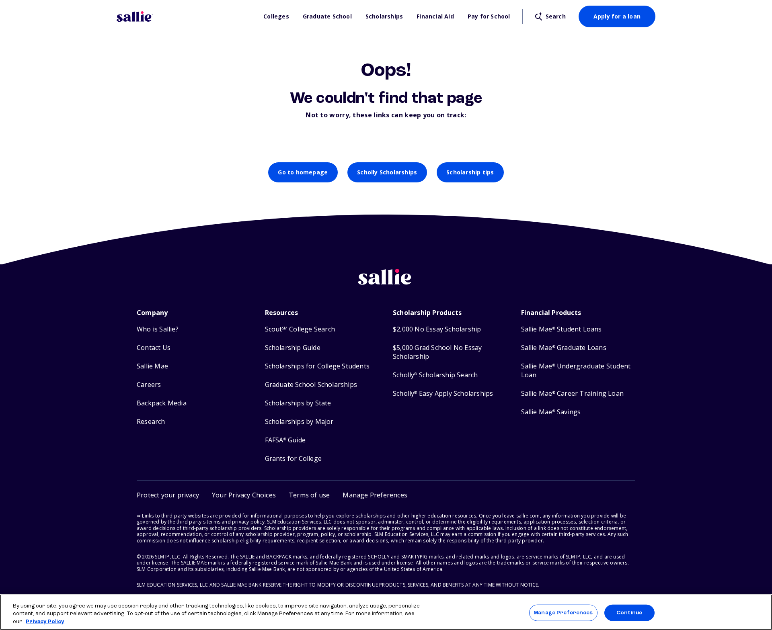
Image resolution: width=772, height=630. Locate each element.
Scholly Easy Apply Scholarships (443, 393)
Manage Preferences (563, 612)
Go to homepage (303, 172)
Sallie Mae (152, 366)
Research (151, 421)
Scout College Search (300, 329)
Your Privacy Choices (244, 495)
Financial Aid (435, 16)
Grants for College (293, 458)
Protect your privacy (168, 495)
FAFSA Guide (285, 440)
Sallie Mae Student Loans (561, 329)
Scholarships (384, 16)
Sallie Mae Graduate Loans (563, 348)
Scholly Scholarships (387, 172)
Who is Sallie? (158, 329)
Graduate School (327, 16)
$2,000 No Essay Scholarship (437, 329)
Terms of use (309, 495)
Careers (149, 384)
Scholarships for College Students (317, 366)
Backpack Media (162, 403)
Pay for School (489, 16)
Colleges (276, 16)
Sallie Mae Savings (551, 412)
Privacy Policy (45, 621)
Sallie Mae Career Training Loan (572, 393)
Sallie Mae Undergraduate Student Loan (576, 370)
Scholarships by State (298, 403)
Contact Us (153, 348)
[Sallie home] (186, 16)
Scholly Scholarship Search (435, 375)
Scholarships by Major (299, 421)
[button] (375, 495)
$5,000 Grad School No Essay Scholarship (437, 352)
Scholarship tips (470, 172)
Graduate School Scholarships (311, 384)
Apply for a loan (617, 16)
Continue (629, 612)
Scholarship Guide (292, 348)
